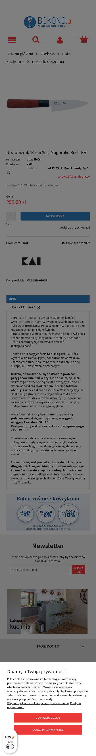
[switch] (10, 746)
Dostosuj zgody (48, 718)
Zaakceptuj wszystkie (48, 730)
